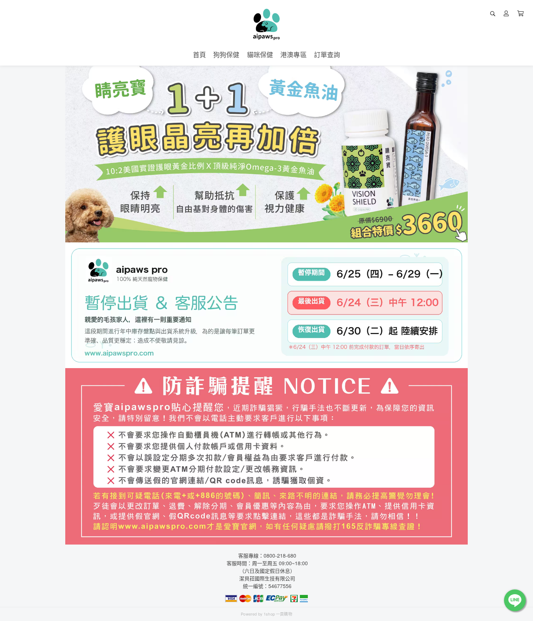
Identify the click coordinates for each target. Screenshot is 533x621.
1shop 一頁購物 (278, 614)
